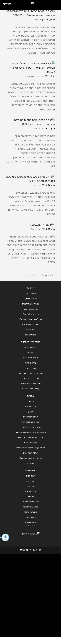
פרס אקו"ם (30, 76)
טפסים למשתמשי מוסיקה (30, 383)
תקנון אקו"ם (30, 412)
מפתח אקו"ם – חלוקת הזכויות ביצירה (30, 448)
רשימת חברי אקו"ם (30, 417)
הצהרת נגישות (30, 517)
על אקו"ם (30, 401)
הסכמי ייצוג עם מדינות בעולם (30, 458)
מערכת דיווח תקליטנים (30, 378)
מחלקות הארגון (30, 406)
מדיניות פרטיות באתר (30, 502)
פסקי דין (30, 463)
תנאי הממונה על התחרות (31, 427)
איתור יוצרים (30, 481)
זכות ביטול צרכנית (31, 512)
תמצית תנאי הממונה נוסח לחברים (30, 437)
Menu (6, 4)
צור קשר (30, 496)
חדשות (38, 19)
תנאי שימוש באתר (30, 507)
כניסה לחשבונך (31, 299)
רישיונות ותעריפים (30, 347)
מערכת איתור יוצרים (30, 453)
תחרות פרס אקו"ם (30, 309)
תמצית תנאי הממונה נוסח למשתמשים (30, 432)
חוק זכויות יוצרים (30, 443)
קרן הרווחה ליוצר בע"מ (30, 314)
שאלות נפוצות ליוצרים (30, 304)
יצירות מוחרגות (30, 363)
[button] (4, 537)
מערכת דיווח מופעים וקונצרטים (30, 373)
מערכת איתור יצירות (30, 358)
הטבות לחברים (30, 335)
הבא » (27, 275)
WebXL (24, 550)
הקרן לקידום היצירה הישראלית (31, 319)
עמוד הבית (30, 476)
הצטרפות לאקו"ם (30, 293)
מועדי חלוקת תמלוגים (30, 324)
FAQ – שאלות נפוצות (30, 389)
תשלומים (30, 353)
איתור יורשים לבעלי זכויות (30, 422)
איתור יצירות (30, 486)
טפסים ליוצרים (30, 330)
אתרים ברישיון (30, 368)
